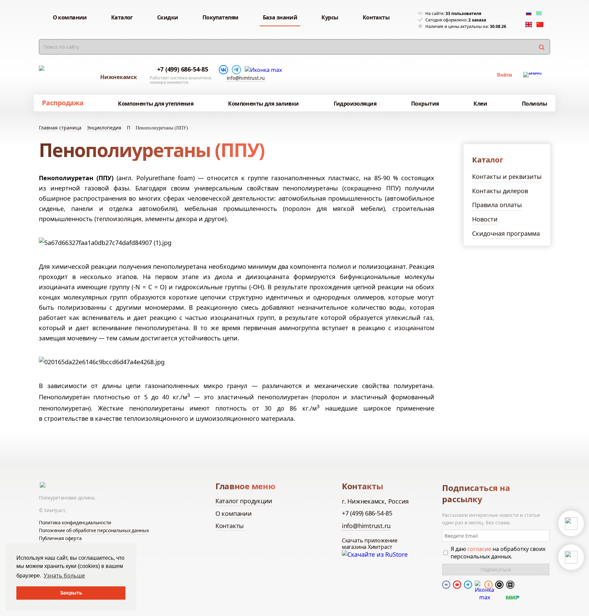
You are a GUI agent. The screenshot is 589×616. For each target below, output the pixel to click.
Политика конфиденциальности (75, 522)
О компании (233, 513)
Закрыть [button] (71, 592)
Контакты (229, 526)
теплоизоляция (118, 219)
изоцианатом (414, 328)
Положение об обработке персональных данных (94, 530)
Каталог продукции (243, 501)
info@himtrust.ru (246, 78)
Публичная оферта (60, 538)
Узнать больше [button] (64, 575)
